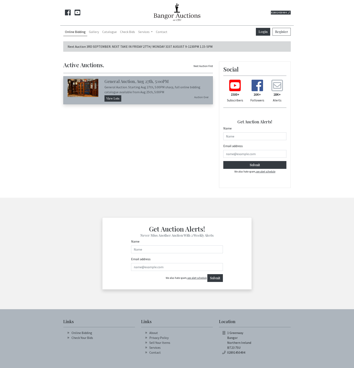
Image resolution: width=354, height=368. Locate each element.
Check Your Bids (82, 338)
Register (281, 32)
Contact (161, 32)
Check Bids (127, 32)
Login (263, 32)
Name (227, 128)
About (153, 333)
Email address (233, 146)
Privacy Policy (159, 338)
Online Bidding (75, 32)
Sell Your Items (159, 343)
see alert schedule (265, 171)
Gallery (94, 32)
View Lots (112, 98)
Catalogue (109, 32)
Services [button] (144, 32)
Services (155, 347)
